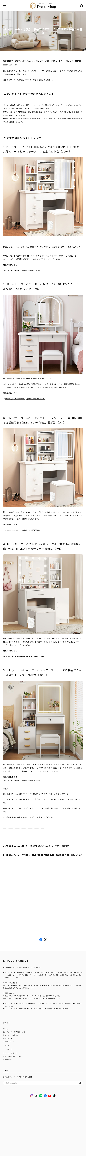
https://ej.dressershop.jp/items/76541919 (25, 399)
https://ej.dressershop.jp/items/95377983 (25, 656)
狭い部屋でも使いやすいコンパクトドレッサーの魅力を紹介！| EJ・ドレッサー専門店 (42, 61)
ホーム (5, 1029)
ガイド (6, 1045)
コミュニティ (7, 1038)
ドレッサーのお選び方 (11, 1035)
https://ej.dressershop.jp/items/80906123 (22, 780)
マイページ (8, 1049)
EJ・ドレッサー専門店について (14, 1032)
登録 (80, 1083)
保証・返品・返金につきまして (14, 1056)
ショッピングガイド (10, 1053)
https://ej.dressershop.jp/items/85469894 (23, 530)
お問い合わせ (7, 1059)
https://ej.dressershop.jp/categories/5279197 (52, 854)
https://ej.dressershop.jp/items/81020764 (22, 270)
